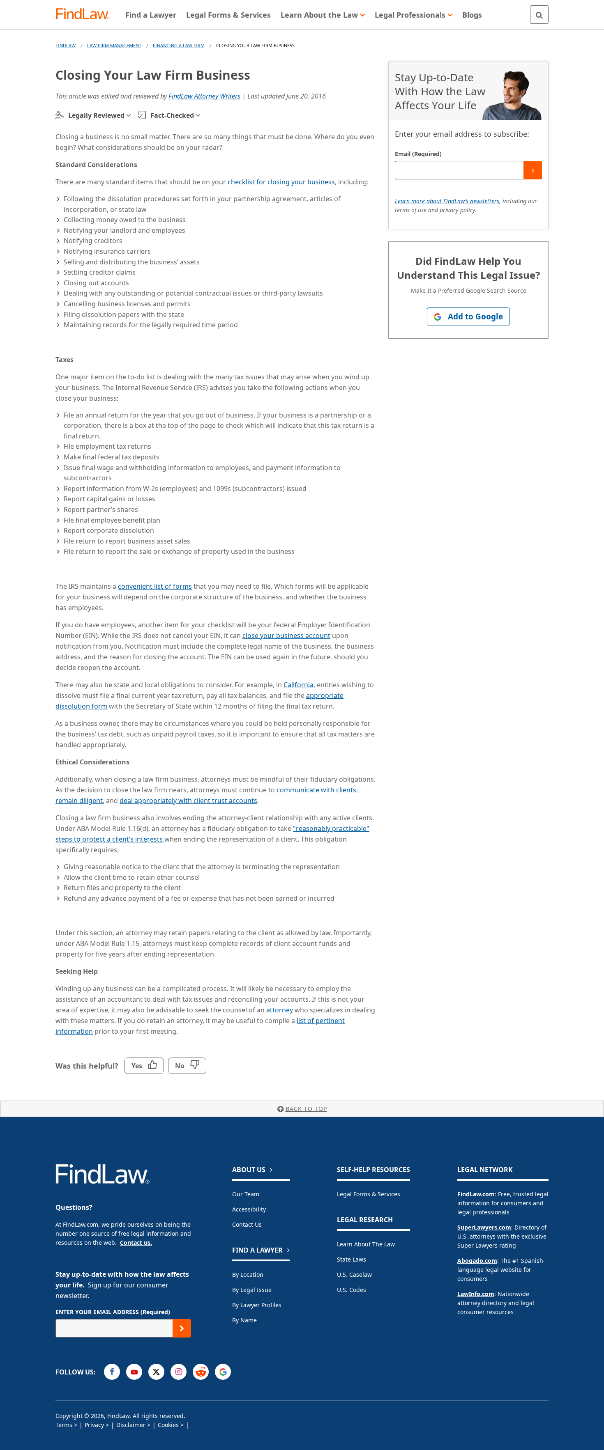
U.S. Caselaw (354, 1274)
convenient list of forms (155, 586)
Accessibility (249, 1209)
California (299, 684)
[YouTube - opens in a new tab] (134, 1372)
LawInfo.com (475, 1294)
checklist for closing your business (281, 181)
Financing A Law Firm (179, 45)
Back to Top (306, 1109)
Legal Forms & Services (368, 1194)
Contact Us (247, 1224)
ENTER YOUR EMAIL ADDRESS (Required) (112, 1312)
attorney (279, 1009)
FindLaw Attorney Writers (204, 96)
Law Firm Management (114, 45)
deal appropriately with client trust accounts (188, 800)
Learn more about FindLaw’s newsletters (447, 201)
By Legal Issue (252, 1290)
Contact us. (136, 1242)
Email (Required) (418, 154)
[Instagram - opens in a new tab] (179, 1372)
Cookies (168, 1425)
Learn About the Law (366, 1244)
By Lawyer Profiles (256, 1305)
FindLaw (65, 45)
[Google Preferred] (223, 1372)
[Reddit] (201, 1372)
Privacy (94, 1425)
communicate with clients (316, 789)
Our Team (245, 1194)
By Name (244, 1320)
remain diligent (79, 800)
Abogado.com (477, 1260)
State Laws (351, 1259)
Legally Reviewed (96, 115)
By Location (247, 1274)
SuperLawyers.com (484, 1227)
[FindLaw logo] (86, 14)
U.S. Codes (351, 1290)
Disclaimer (130, 1425)
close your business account (286, 635)
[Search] (539, 14)
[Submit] (532, 170)
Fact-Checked (172, 115)
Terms (63, 1425)
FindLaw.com (476, 1194)
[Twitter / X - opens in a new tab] (156, 1372)
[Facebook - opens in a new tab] (112, 1372)
